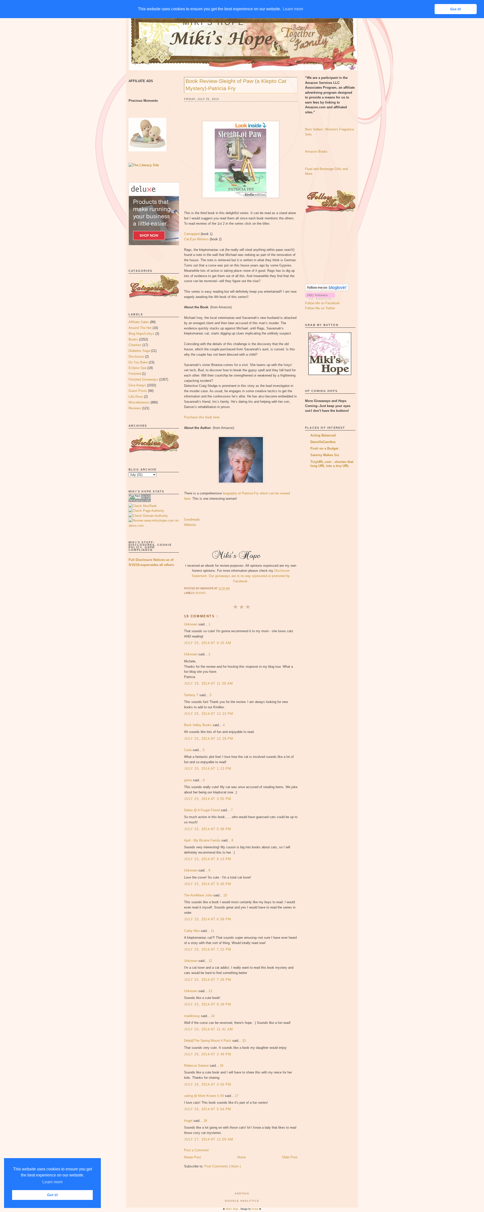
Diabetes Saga (139, 351)
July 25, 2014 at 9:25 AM (207, 643)
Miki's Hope (214, 22)
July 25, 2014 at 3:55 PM (207, 799)
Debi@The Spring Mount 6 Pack (208, 1040)
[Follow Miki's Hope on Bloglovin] (327, 290)
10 (225, 895)
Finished (135, 374)
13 (210, 991)
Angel (188, 1121)
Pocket (255, 1208)
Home (241, 1157)
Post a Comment (196, 1150)
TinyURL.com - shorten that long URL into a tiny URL (331, 464)
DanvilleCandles (323, 442)
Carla (188, 750)
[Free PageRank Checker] (140, 501)
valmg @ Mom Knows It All (204, 1096)
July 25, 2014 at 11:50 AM (208, 683)
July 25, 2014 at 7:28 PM (207, 980)
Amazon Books (316, 151)
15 (244, 1040)
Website (190, 525)
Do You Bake (138, 362)
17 (236, 1096)
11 (212, 931)
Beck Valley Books (198, 725)
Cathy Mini (192, 931)
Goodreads (192, 519)
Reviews (135, 408)
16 (221, 1065)
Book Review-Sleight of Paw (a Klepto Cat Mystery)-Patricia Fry (236, 84)
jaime (188, 780)
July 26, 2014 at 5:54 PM (207, 1109)
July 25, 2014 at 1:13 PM (207, 768)
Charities (135, 345)
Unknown (191, 624)
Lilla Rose (136, 396)
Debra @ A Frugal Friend (202, 810)
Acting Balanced (323, 435)
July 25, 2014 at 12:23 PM (208, 714)
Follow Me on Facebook (322, 303)
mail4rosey (192, 1016)
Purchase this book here (202, 417)
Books (133, 339)
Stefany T (191, 695)
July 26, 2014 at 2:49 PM (207, 1054)
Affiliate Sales (139, 322)
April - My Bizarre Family (202, 840)
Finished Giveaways (143, 379)
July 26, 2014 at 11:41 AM (208, 1029)
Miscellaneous (139, 402)
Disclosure (136, 356)
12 (210, 961)
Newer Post (192, 1157)
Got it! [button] (52, 1195)
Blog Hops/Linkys (141, 333)
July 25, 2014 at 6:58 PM (207, 919)
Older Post (289, 1157)
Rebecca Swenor (197, 1065)
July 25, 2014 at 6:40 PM (207, 884)
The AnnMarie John (198, 895)
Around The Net (140, 328)
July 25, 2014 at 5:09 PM (207, 829)
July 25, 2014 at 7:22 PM (207, 949)
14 (213, 1016)
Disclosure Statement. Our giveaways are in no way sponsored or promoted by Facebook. (241, 576)
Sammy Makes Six (324, 455)
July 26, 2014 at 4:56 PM (207, 1084)
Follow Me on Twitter (320, 308)
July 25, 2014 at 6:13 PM (207, 859)
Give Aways (137, 385)
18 (205, 1121)
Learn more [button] (52, 1182)
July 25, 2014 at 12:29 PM (208, 738)
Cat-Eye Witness (196, 239)
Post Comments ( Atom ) (222, 1166)
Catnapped (192, 234)
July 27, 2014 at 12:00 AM (208, 1139)
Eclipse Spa (137, 368)
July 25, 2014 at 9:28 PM (207, 1004)
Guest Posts (138, 391)
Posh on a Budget (324, 448)
